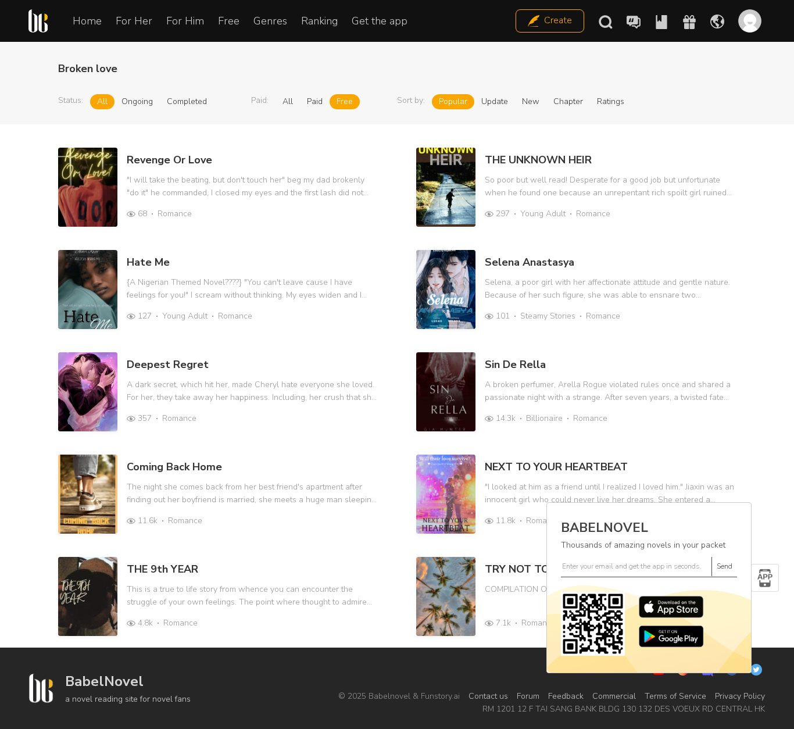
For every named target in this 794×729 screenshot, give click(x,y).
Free (228, 21)
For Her (134, 21)
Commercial (614, 696)
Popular (453, 101)
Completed (187, 101)
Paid (315, 101)
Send (724, 566)
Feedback (566, 696)
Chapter (568, 101)
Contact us (488, 696)
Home (87, 21)
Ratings (610, 101)
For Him (185, 21)
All (102, 101)
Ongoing (137, 101)
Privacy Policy (740, 696)
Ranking (319, 21)
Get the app (379, 21)
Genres (270, 21)
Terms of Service (675, 696)
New (530, 101)
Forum (528, 696)
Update (494, 101)
